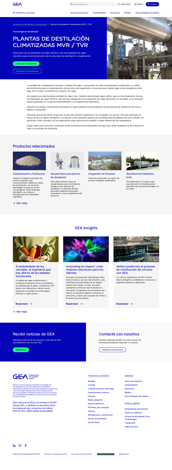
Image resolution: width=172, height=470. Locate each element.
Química (91, 411)
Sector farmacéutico (97, 418)
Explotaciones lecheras (98, 392)
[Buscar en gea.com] (71, 4)
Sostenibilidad (131, 385)
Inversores (129, 388)
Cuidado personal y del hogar (101, 388)
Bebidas (91, 381)
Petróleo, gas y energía (98, 407)
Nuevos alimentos (96, 403)
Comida (91, 385)
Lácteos (91, 396)
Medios (128, 392)
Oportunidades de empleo (136, 396)
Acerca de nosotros (133, 381)
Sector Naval (93, 422)
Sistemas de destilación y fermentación (30, 24)
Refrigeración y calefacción (100, 415)
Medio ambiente (95, 400)
